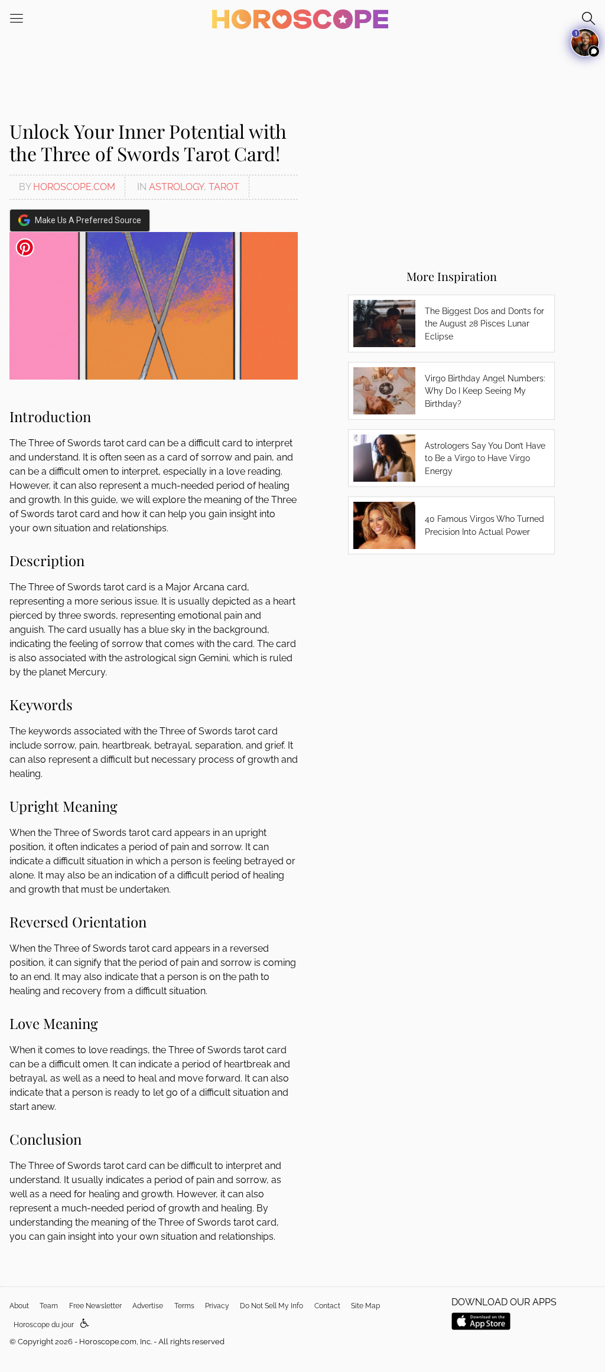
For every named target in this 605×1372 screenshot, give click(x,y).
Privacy (217, 1306)
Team (49, 1306)
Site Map (365, 1306)
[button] (84, 1323)
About (19, 1306)
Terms (184, 1306)
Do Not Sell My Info (271, 1306)
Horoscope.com (74, 186)
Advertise (147, 1306)
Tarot (224, 186)
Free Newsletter (95, 1306)
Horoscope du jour (44, 1325)
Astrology (176, 186)
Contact (327, 1306)
